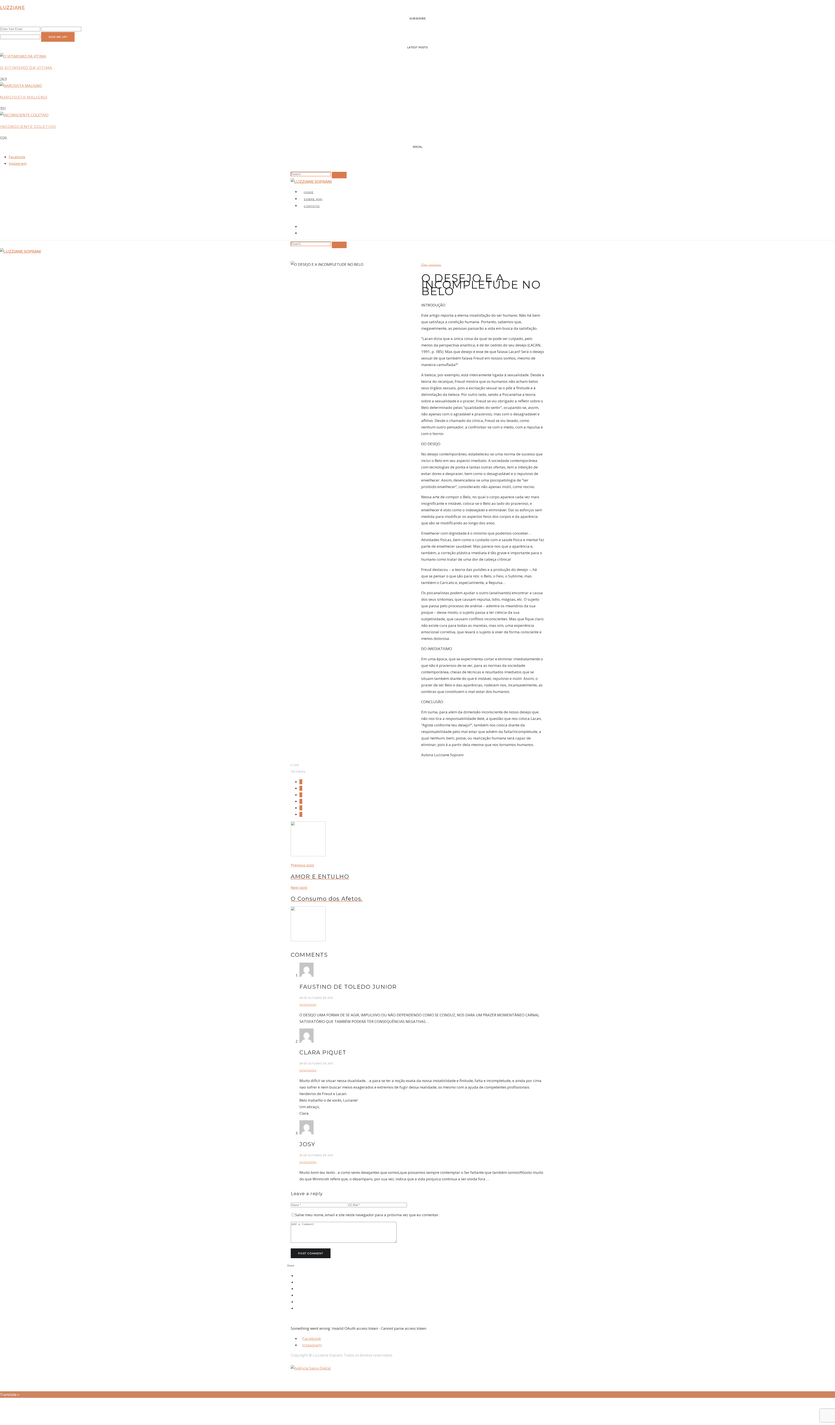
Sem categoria (431, 264)
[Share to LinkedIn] (300, 807)
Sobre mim (313, 199)
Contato (312, 206)
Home (309, 192)
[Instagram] (300, 233)
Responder (308, 1004)
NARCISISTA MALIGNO (23, 97)
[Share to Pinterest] (300, 794)
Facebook (17, 156)
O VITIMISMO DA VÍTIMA (26, 67)
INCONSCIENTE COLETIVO (28, 126)
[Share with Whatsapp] (300, 801)
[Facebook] (300, 226)
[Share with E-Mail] (300, 814)
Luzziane (12, 7)
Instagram (18, 163)
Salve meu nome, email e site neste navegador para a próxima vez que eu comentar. (367, 1214)
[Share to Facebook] (300, 781)
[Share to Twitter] (300, 788)
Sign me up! (57, 36)
